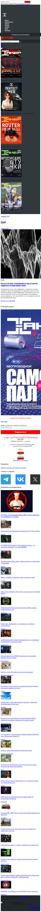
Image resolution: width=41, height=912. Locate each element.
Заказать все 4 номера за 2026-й (20, 418)
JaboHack (3, 707)
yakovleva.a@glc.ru (24, 897)
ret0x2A (3, 534)
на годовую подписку (23, 4)
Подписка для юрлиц (19, 468)
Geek (2, 280)
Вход (39, 3)
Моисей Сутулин (5, 550)
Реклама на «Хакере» (34, 908)
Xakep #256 (4, 228)
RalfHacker (4, 520)
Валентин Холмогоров (7, 675)
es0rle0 (3, 691)
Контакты (37, 910)
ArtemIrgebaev (5, 596)
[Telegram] (6, 479)
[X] (35, 479)
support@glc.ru (26, 896)
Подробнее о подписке (20, 460)
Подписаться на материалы (20, 34)
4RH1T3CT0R (5, 864)
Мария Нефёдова (5, 723)
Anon (2, 769)
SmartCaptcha (25, 436)
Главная (3, 216)
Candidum (3, 818)
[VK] (20, 479)
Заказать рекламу (6, 468)
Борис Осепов (5, 661)
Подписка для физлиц (34, 905)
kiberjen (3, 739)
